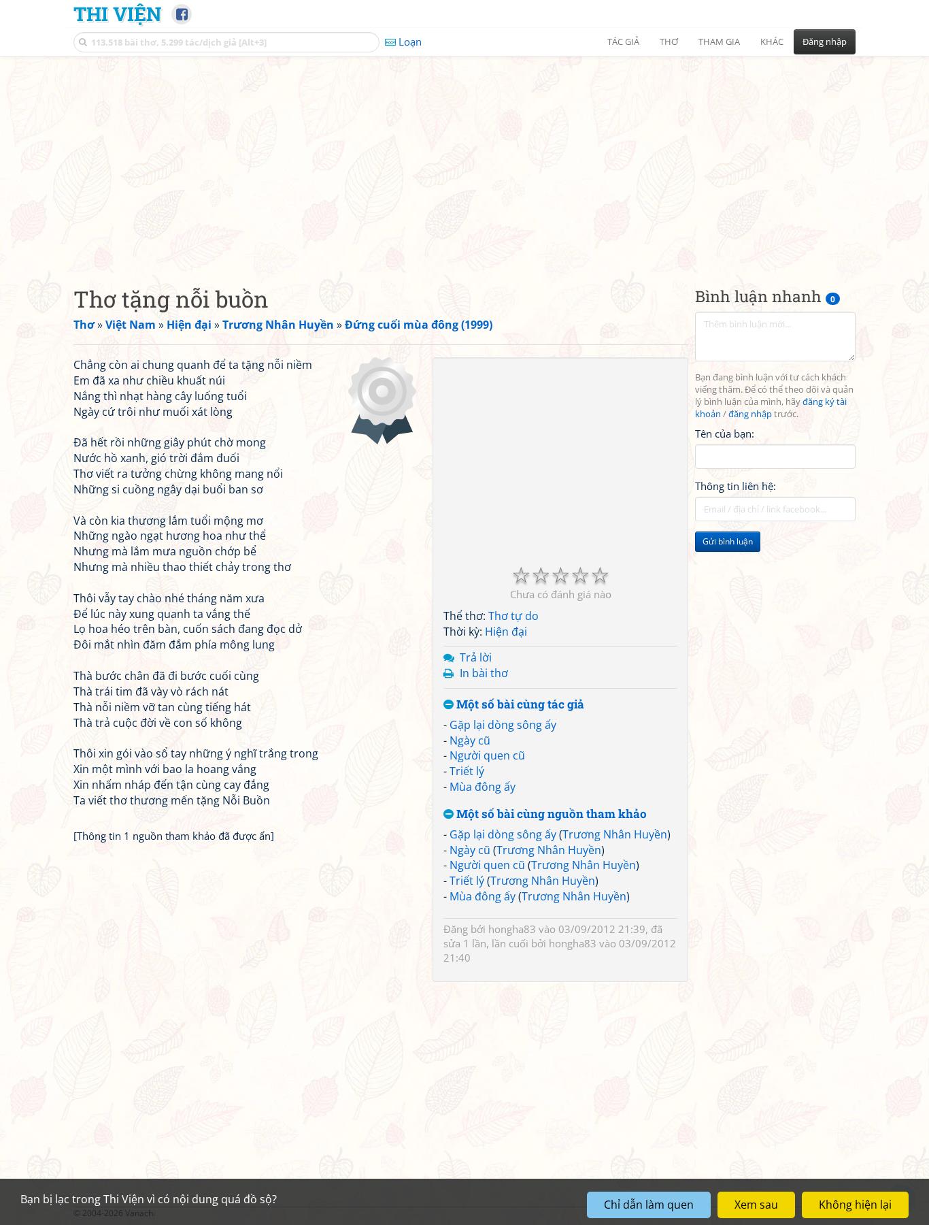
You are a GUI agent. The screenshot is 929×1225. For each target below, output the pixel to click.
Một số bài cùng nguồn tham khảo (550, 814)
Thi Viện (117, 14)
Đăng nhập (825, 41)
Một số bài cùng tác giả (519, 704)
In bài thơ (484, 673)
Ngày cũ (470, 740)
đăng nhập (750, 414)
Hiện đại (506, 631)
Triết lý (467, 771)
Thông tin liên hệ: (735, 486)
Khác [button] (771, 41)
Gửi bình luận (728, 541)
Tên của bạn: (724, 433)
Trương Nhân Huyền (614, 834)
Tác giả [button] (623, 41)
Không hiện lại (855, 1204)
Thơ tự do (513, 615)
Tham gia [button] (719, 41)
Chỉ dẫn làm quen (649, 1204)
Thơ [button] (669, 41)
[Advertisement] (464, 160)
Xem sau (756, 1204)
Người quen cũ (487, 755)
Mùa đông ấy (483, 786)
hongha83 (512, 929)
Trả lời (476, 657)
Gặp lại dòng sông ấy (503, 724)
